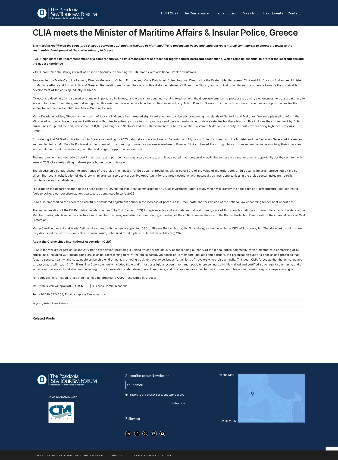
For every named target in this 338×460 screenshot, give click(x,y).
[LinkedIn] (128, 433)
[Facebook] (136, 433)
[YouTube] (162, 433)
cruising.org (256, 269)
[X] (145, 433)
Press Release (60, 303)
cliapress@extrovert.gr (89, 294)
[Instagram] (153, 433)
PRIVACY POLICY (118, 455)
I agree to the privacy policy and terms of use (157, 394)
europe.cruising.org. (283, 269)
